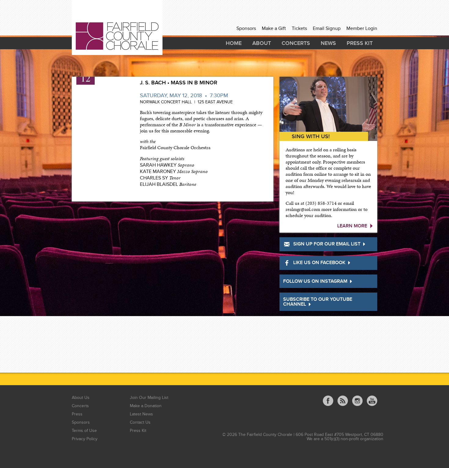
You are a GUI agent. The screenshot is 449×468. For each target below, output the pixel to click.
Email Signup (327, 28)
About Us (80, 397)
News (328, 43)
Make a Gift (274, 28)
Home (234, 43)
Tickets (299, 28)
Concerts (296, 43)
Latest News (141, 414)
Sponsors (246, 28)
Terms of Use (84, 430)
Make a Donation (146, 405)
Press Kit (360, 43)
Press (77, 414)
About (261, 43)
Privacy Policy (84, 438)
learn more (352, 226)
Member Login (361, 28)
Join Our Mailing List (149, 397)
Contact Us (140, 422)
